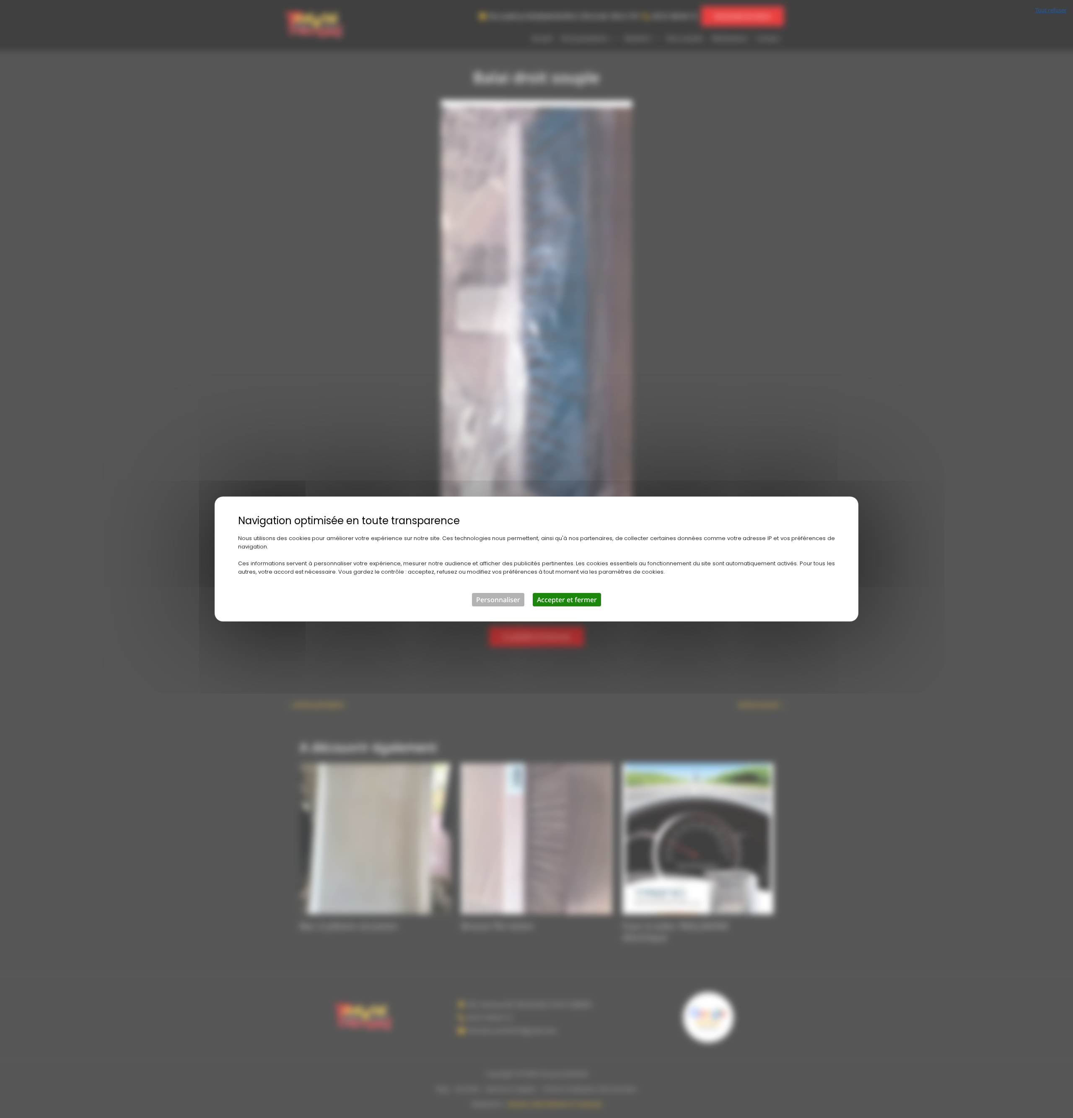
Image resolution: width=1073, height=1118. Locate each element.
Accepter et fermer (567, 599)
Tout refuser (1051, 10)
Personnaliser (498, 599)
